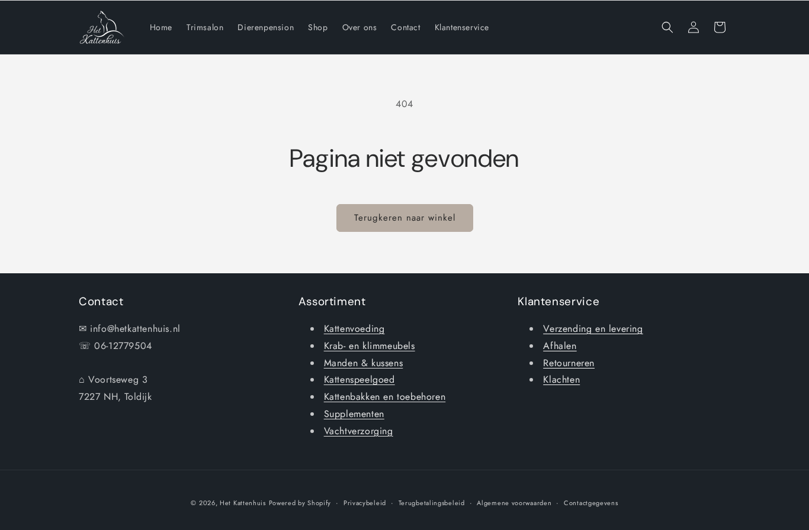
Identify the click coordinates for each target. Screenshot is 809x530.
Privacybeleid (364, 503)
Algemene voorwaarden (514, 503)
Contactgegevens (591, 503)
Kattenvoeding (354, 328)
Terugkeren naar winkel (404, 217)
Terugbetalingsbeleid (432, 503)
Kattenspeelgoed (359, 379)
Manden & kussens (363, 363)
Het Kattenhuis (243, 503)
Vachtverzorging (358, 431)
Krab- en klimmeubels (369, 346)
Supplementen (354, 414)
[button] (667, 27)
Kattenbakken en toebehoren (385, 396)
